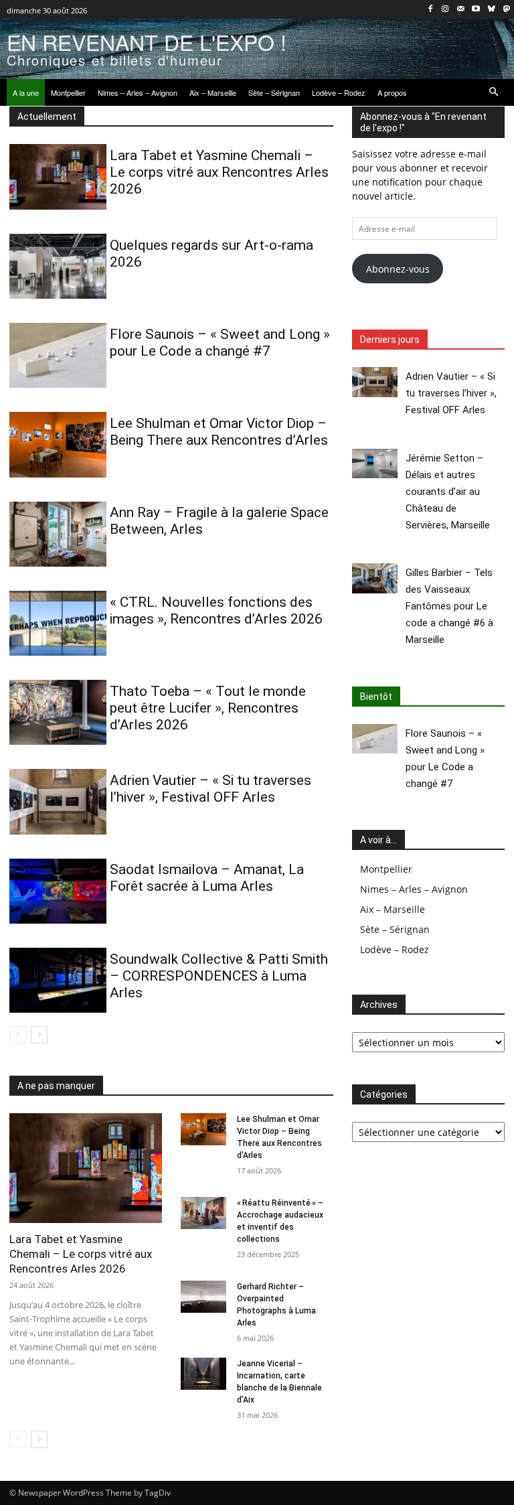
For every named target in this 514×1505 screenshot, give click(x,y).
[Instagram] (445, 9)
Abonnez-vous (398, 269)
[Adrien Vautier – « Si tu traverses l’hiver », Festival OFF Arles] (57, 801)
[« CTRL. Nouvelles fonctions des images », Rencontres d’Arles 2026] (57, 623)
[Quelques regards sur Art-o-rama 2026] (57, 266)
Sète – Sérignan (395, 929)
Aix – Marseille (392, 909)
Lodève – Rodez (394, 949)
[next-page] (39, 1035)
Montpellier (386, 869)
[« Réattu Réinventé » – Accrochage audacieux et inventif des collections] (203, 1213)
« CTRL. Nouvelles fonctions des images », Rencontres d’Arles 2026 (216, 610)
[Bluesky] (491, 9)
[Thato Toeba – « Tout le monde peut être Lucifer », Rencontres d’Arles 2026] (57, 712)
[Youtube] (476, 9)
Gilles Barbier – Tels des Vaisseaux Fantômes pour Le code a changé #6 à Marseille (449, 606)
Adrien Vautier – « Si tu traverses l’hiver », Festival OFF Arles (210, 788)
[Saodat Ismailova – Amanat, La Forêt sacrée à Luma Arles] (57, 891)
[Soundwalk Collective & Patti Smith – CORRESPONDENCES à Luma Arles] (57, 980)
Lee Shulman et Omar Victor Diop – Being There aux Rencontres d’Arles (219, 431)
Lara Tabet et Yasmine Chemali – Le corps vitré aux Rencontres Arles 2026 (219, 172)
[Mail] (460, 9)
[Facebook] (430, 9)
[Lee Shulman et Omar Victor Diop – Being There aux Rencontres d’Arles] (57, 444)
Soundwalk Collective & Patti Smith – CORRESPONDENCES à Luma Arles (219, 976)
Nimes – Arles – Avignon (414, 889)
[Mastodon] (506, 9)
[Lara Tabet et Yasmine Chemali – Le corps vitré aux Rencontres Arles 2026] (57, 176)
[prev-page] (17, 1035)
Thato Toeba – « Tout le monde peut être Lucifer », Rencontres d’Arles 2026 (208, 708)
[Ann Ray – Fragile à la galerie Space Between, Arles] (57, 534)
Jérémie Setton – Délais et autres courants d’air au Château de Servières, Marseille (448, 491)
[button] (494, 92)
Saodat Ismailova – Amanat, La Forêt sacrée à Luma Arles (207, 877)
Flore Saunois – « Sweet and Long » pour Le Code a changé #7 (220, 342)
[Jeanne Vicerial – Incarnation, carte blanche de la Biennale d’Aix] (203, 1374)
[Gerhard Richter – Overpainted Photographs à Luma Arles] (203, 1297)
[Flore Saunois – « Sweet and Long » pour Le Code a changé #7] (57, 355)
